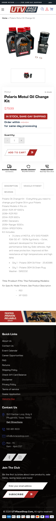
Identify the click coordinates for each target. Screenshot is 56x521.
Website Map (8, 399)
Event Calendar (9, 350)
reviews (8, 192)
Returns (6, 365)
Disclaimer (7, 379)
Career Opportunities (12, 355)
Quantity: (9, 135)
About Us (6, 341)
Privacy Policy (9, 384)
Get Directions (14, 422)
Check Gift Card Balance (14, 374)
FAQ (4, 360)
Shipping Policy (9, 370)
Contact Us (7, 345)
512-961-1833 (13, 429)
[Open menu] (2, 10)
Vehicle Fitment (33, 186)
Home (4, 18)
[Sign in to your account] (47, 9)
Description (11, 186)
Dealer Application (11, 394)
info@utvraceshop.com (17, 436)
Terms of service (10, 389)
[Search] (42, 9)
